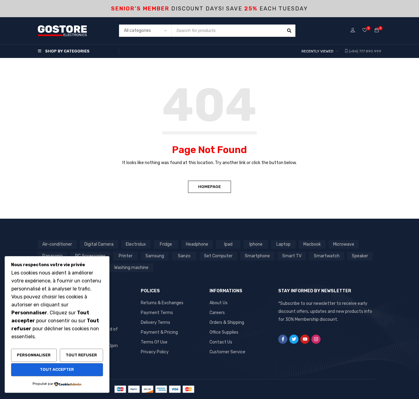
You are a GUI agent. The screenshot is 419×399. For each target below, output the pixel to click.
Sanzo (184, 256)
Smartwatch (327, 256)
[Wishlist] (365, 30)
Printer (126, 256)
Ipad (228, 244)
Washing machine (131, 267)
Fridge (166, 244)
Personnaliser (34, 355)
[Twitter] (293, 339)
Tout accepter (57, 369)
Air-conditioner (57, 244)
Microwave (343, 244)
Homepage (209, 186)
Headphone (197, 244)
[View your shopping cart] (377, 30)
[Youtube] (304, 339)
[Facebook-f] (282, 339)
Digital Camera (98, 244)
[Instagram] (316, 339)
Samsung (154, 256)
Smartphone (257, 256)
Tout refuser (81, 355)
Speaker (360, 256)
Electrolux (136, 244)
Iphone (256, 244)
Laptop (283, 244)
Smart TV (292, 256)
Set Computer (218, 256)
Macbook (312, 244)
